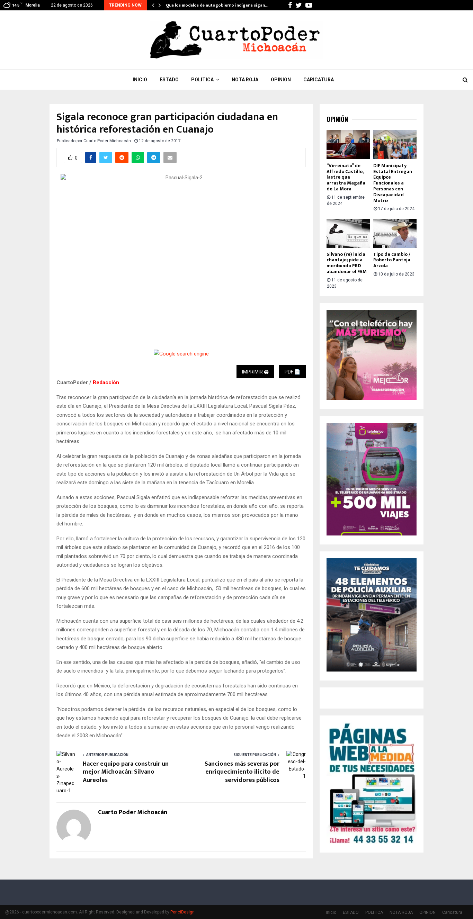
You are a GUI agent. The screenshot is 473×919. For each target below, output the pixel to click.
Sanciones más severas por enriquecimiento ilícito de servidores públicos (242, 772)
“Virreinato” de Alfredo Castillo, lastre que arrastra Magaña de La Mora (346, 177)
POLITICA (202, 79)
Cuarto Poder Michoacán (107, 140)
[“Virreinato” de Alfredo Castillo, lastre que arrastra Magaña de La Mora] (348, 144)
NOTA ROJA (245, 79)
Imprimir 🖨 (255, 372)
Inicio (140, 79)
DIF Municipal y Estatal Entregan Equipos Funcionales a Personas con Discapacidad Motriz (392, 183)
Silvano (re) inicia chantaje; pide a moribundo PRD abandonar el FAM (347, 263)
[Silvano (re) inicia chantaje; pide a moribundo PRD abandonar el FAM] (348, 233)
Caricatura (318, 79)
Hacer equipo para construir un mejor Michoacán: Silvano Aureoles (126, 772)
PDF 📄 (292, 372)
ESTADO (169, 79)
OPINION (281, 79)
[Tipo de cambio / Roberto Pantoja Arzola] (395, 233)
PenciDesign (182, 912)
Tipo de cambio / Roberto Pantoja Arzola (391, 260)
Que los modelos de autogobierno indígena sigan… (217, 5)
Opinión (337, 119)
